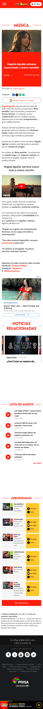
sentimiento (7, 243)
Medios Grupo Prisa (21, 686)
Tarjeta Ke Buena (7, 664)
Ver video (33, 525)
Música (21, 25)
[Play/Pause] (39, 705)
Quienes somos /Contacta (25, 664)
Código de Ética (36, 667)
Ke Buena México (19, 265)
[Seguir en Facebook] (9, 654)
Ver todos (37, 463)
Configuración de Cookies (28, 671)
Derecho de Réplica (33, 669)
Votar (32, 512)
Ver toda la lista (21, 603)
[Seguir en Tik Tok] (34, 654)
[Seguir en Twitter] (15, 654)
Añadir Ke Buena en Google (23, 100)
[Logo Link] (21, 4)
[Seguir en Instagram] (28, 654)
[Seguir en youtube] (21, 654)
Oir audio (33, 508)
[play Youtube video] (21, 186)
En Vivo (36, 4)
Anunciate (13, 671)
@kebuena (17, 268)
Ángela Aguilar (18, 88)
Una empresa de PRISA (21, 680)
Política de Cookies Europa (18, 667)
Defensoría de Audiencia (15, 669)
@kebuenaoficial (11, 271)
